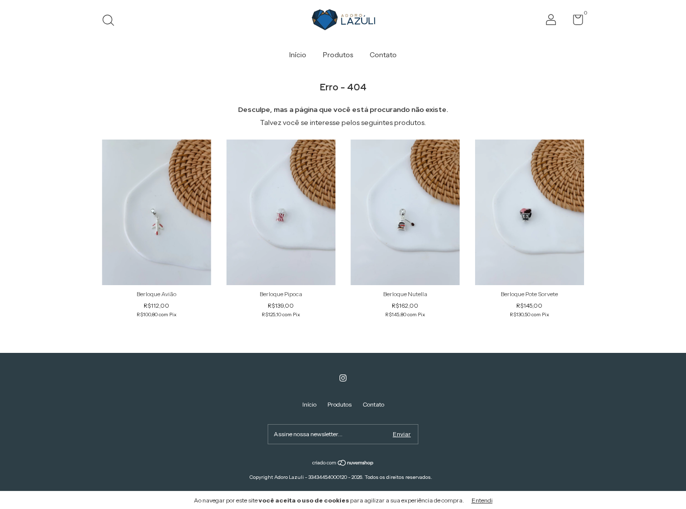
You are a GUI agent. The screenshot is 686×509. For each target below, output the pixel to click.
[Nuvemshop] (343, 463)
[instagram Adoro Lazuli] (343, 378)
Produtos (338, 54)
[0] (574, 22)
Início (297, 54)
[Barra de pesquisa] (112, 21)
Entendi (482, 500)
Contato (383, 54)
